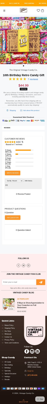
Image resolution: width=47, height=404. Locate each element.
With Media (28, 181)
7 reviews (33, 79)
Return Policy (9, 325)
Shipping (13, 110)
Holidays (7, 376)
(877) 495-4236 (32, 375)
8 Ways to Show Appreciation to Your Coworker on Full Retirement (30, 305)
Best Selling (9, 365)
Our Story (8, 331)
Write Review (12, 173)
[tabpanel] (23, 40)
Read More (21, 311)
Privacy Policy (9, 340)
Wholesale (8, 334)
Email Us (30, 371)
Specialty (8, 371)
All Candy (8, 362)
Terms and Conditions (12, 343)
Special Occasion (10, 373)
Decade (7, 379)
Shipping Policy (10, 328)
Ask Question (13, 217)
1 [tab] (23, 65)
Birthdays (8, 368)
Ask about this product (31, 110)
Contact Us (8, 337)
